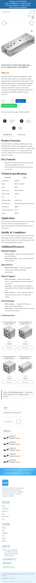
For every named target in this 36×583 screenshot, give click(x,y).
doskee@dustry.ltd (10, 559)
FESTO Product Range (11, 258)
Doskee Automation (10, 279)
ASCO (3, 538)
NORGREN (5, 533)
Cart (3, 519)
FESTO (21, 112)
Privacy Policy (5, 578)
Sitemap (13, 578)
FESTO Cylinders (9, 254)
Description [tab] (7, 134)
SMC (3, 530)
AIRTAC (4, 541)
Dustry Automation (10, 292)
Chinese (28, 3)
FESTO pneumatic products (16, 392)
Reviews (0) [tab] (21, 134)
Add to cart (20, 101)
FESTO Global (9, 308)
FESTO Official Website (11, 267)
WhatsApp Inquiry (10, 105)
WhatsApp (8, 563)
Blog (3, 513)
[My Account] (26, 17)
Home (3, 506)
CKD (3, 535)
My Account (5, 516)
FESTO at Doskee (10, 304)
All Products (5, 508)
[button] (31, 31)
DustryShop (8, 286)
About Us (4, 511)
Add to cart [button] (9, 347)
